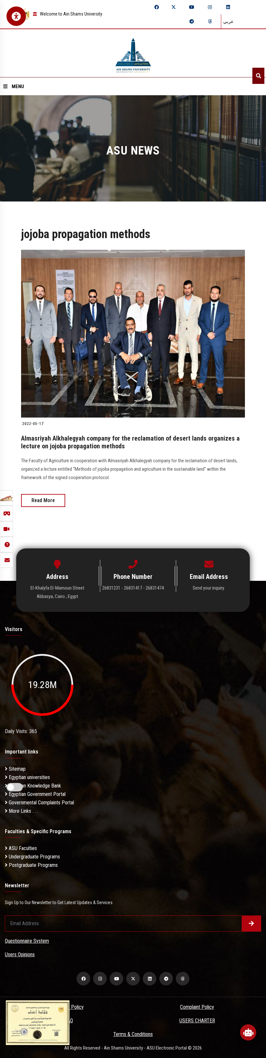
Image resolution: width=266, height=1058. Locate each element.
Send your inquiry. (209, 588)
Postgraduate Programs (32, 865)
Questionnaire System (27, 941)
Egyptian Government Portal (36, 794)
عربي (228, 21)
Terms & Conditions (133, 1034)
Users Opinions (20, 954)
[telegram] (192, 21)
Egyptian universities (28, 777)
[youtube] (192, 7)
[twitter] (173, 7)
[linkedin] (228, 7)
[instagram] (210, 7)
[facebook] (157, 7)
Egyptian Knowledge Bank (34, 786)
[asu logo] (133, 53)
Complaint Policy (197, 1007)
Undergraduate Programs (33, 857)
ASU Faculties (22, 848)
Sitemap (16, 769)
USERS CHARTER (197, 1021)
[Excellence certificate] (37, 1022)
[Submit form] (251, 923)
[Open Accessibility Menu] (16, 16)
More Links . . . (22, 811)
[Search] (258, 76)
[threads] (210, 21)
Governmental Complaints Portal (40, 802)
